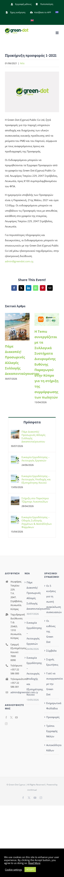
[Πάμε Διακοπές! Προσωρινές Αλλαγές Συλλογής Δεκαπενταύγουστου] (17, 314)
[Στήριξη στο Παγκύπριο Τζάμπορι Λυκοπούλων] (15, 499)
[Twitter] (11, 717)
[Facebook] (6, 717)
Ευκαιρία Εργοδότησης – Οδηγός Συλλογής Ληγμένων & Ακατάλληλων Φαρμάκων (36, 522)
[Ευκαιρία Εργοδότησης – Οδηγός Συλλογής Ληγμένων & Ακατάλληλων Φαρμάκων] (15, 518)
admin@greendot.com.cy (19, 261)
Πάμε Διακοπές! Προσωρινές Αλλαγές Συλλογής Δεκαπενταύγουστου (33, 436)
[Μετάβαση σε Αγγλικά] (32, 20)
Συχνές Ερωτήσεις (51, 662)
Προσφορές (51, 717)
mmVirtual (32, 789)
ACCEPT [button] (30, 869)
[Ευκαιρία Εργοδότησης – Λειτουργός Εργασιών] (15, 458)
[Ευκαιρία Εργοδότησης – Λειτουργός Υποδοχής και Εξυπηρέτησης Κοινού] (15, 477)
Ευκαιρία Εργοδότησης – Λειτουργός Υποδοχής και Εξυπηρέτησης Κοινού (36, 479)
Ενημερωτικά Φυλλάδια (51, 705)
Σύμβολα (51, 650)
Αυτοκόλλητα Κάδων (51, 747)
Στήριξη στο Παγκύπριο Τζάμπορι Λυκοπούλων (35, 500)
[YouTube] (16, 717)
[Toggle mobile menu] (57, 33)
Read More (34, 863)
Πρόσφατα (32, 422)
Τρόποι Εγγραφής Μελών (51, 731)
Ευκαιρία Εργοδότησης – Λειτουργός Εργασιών (35, 458)
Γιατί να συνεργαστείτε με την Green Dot (51, 684)
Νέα (22, 63)
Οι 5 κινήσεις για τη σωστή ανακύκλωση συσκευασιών (51, 599)
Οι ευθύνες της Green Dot (50, 631)
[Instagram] (6, 723)
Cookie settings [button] (13, 869)
